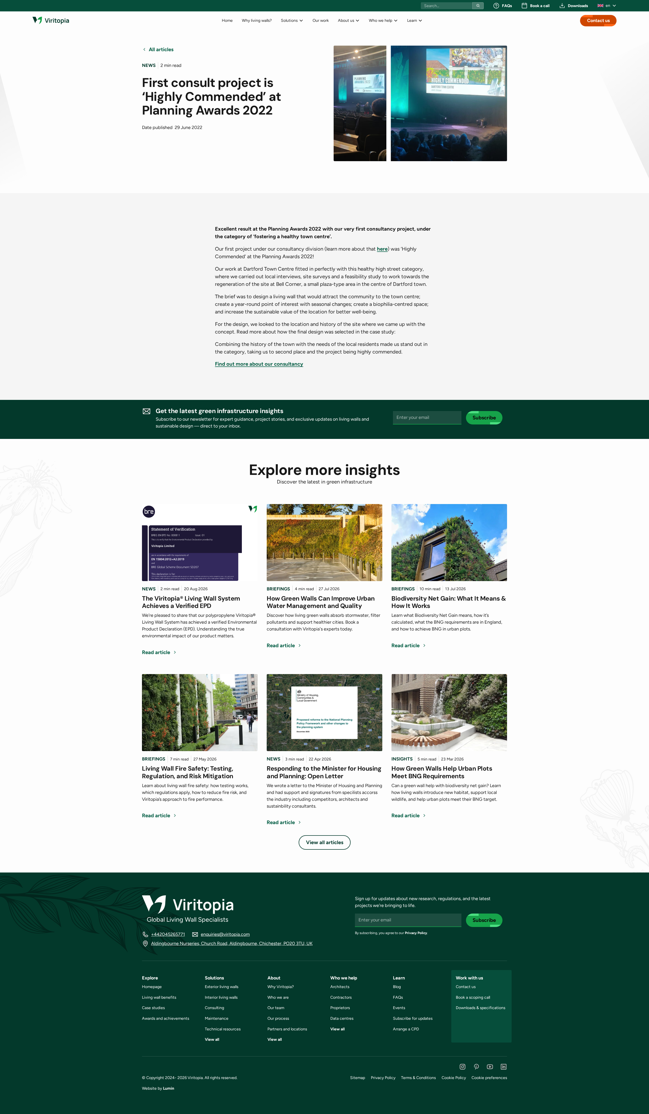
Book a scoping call (473, 997)
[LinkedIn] (503, 1066)
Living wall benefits (159, 997)
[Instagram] (462, 1066)
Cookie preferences (489, 1077)
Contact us (598, 20)
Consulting (214, 1007)
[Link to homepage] (50, 20)
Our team (275, 1007)
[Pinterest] (476, 1066)
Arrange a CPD (406, 1029)
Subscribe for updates (412, 1018)
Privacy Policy (416, 933)
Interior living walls (221, 997)
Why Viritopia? (280, 986)
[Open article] (200, 542)
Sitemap (357, 1077)
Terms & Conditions (418, 1077)
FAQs (398, 997)
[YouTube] (489, 1066)
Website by (158, 1088)
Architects (339, 986)
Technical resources (223, 1029)
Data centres (341, 1018)
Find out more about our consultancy (259, 364)
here (382, 249)
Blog (397, 986)
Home (227, 20)
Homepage (152, 986)
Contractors (341, 997)
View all (212, 1039)
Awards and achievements (165, 1018)
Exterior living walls (221, 986)
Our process (278, 1018)
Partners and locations (287, 1029)
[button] (607, 6)
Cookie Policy (454, 1077)
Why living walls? (257, 20)
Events (399, 1007)
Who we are (278, 997)
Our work (321, 20)
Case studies (153, 1007)
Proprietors (340, 1007)
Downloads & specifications (480, 1007)
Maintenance (216, 1018)
